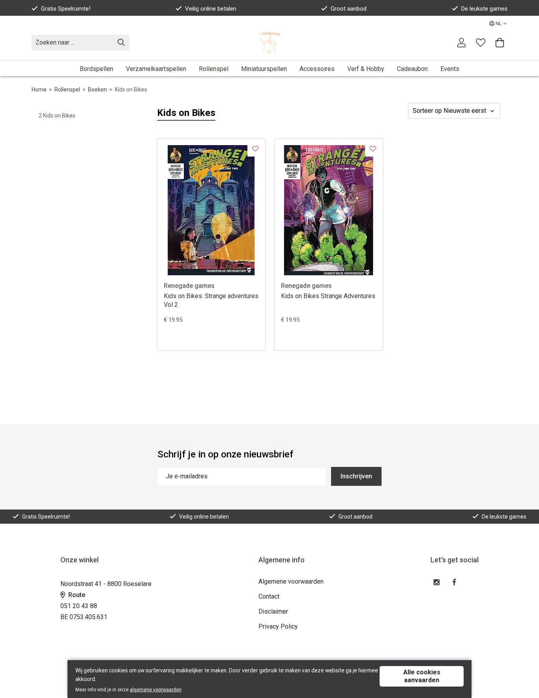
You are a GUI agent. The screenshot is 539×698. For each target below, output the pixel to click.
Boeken (97, 89)
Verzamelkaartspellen (156, 69)
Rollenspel (213, 69)
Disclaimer (273, 611)
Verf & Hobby (365, 69)
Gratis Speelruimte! (65, 8)
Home (39, 89)
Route (76, 595)
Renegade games (189, 285)
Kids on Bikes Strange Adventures (328, 296)
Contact (268, 596)
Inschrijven (356, 476)
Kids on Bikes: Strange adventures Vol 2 (211, 300)
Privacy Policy (278, 626)
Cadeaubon (412, 69)
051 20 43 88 (78, 606)
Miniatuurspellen (264, 69)
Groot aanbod (349, 8)
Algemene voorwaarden (291, 581)
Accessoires (317, 69)
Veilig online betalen (210, 8)
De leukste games (484, 8)
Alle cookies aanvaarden (421, 676)
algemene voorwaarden (156, 689)
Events (449, 69)
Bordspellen (96, 69)
